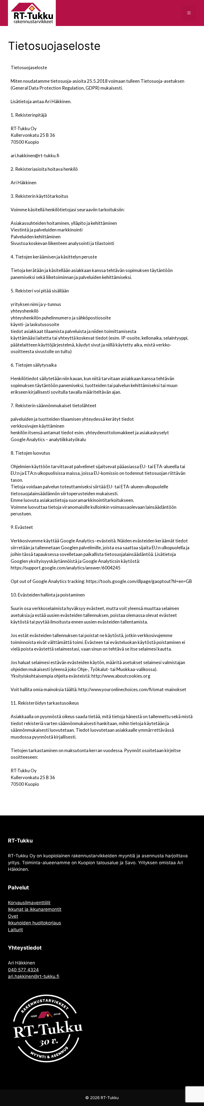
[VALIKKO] (189, 13)
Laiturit (15, 929)
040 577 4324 (23, 969)
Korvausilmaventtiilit (29, 902)
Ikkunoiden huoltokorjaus (34, 922)
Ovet (13, 916)
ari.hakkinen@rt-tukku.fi (33, 976)
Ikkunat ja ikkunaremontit (34, 909)
